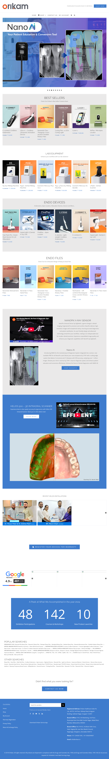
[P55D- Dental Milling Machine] (98, 159)
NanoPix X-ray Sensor (23, 644)
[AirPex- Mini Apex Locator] (81, 208)
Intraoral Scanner (41, 664)
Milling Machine (32, 664)
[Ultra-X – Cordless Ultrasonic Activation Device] (46, 208)
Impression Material (76, 660)
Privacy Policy (7, 721)
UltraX (17, 648)
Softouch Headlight (85, 646)
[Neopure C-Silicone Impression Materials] (63, 106)
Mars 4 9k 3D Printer (95, 650)
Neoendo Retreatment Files (80, 642)
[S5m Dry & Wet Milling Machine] (46, 159)
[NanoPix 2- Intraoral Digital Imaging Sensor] (63, 208)
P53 (50, 650)
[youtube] (36, 711)
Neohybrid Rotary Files (57, 642)
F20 (67, 650)
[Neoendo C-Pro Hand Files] (46, 264)
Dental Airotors (86, 660)
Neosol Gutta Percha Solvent (78, 662)
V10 (56, 650)
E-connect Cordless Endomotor (70, 644)
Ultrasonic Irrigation (89, 664)
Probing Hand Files (50, 664)
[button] (74, 15)
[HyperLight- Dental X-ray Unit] (11, 106)
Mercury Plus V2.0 (18, 652)
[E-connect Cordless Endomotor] (28, 208)
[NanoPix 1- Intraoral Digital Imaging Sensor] (98, 106)
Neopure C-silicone (64, 648)
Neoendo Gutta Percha (14, 662)
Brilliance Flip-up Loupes (74, 646)
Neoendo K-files (60, 664)
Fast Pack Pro (23, 648)
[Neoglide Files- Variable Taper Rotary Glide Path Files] (11, 264)
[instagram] (33, 711)
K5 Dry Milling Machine (81, 184)
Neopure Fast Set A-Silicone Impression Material (80, 132)
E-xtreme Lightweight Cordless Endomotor (89, 644)
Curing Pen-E (41, 650)
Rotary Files (7, 660)
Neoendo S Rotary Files (33, 642)
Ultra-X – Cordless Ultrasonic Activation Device (45, 235)
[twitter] (39, 711)
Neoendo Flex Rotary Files (21, 642)
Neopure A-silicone (54, 648)
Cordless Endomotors (30, 660)
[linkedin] (42, 711)
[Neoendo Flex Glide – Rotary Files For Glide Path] (81, 264)
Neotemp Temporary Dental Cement (18, 664)
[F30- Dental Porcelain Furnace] (63, 159)
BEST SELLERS (54, 98)
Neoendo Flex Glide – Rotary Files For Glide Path (80, 291)
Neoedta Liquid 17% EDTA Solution (62, 662)
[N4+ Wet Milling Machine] (11, 159)
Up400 (63, 650)
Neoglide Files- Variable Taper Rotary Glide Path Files (10, 291)
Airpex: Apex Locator (16, 646)
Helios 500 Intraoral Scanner (36, 644)
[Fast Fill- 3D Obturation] (98, 208)
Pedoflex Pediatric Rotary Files (95, 642)
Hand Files (13, 660)
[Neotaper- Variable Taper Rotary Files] (28, 106)
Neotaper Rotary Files (45, 642)
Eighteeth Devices (48, 660)
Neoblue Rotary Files (68, 642)
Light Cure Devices (66, 660)
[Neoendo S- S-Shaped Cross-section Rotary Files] (28, 264)
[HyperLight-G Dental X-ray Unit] (46, 106)
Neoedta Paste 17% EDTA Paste (45, 662)
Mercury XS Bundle (8, 652)
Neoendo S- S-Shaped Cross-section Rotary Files (28, 291)
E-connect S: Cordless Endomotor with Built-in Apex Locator (36, 646)
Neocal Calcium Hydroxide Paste (28, 662)
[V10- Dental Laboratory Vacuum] (28, 159)
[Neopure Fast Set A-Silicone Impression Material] (81, 106)
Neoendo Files (57, 660)
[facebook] (30, 711)
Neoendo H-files (79, 664)
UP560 (59, 650)
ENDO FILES (54, 256)
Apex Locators (40, 660)
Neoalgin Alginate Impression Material (79, 648)
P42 (53, 650)
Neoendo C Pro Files (70, 664)
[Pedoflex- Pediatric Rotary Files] (63, 264)
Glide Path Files (20, 660)
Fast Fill (29, 648)
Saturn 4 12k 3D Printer (83, 650)
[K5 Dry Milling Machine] (81, 159)
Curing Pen (34, 650)
